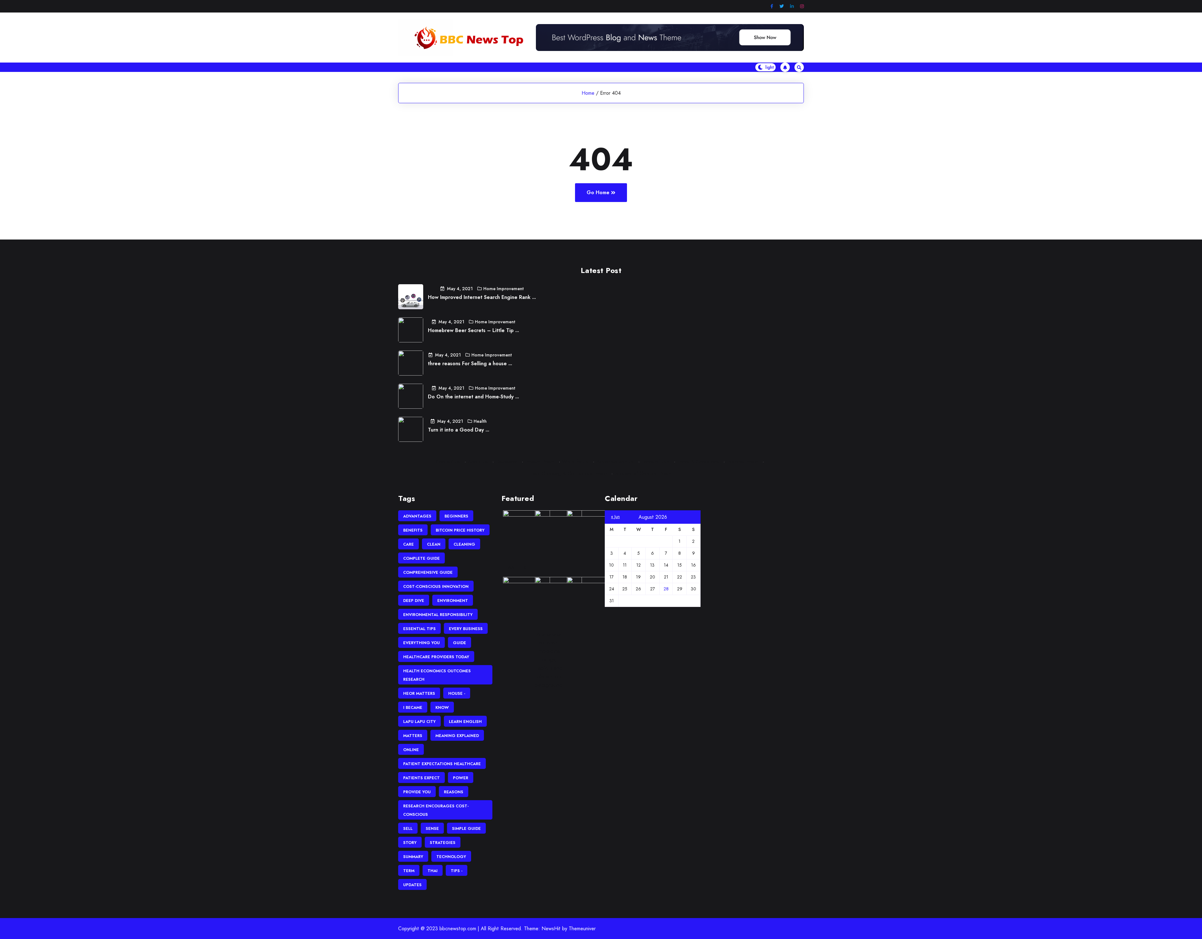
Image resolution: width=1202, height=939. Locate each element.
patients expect (421, 778)
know (442, 707)
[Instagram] (802, 6)
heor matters (419, 693)
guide (459, 643)
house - (456, 693)
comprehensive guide (428, 572)
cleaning (464, 544)
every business (466, 629)
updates (412, 885)
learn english (465, 721)
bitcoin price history (460, 530)
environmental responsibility (438, 615)
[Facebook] (771, 6)
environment (452, 600)
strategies (442, 843)
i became (412, 707)
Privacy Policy (539, 461)
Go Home (598, 192)
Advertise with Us (615, 461)
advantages (417, 516)
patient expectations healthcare (442, 764)
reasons (453, 792)
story (410, 843)
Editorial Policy (742, 461)
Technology (451, 857)
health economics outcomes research (437, 675)
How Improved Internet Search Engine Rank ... (482, 297)
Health (480, 421)
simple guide (466, 828)
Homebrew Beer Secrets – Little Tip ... (473, 330)
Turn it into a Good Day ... (458, 429)
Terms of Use (656, 461)
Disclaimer (506, 461)
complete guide (421, 558)
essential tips (419, 629)
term (408, 871)
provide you (417, 792)
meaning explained (457, 736)
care (408, 544)
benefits (413, 530)
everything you (421, 643)
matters (412, 736)
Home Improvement (503, 288)
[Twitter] (781, 6)
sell (408, 828)
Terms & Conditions (698, 461)
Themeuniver (582, 928)
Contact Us (448, 461)
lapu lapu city (419, 721)
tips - (456, 871)
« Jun (615, 516)
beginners (456, 516)
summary (413, 857)
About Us (478, 461)
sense (432, 828)
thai (433, 871)
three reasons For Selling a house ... (470, 363)
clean (433, 544)
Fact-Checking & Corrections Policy (569, 473)
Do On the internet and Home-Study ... (473, 396)
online (411, 750)
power (460, 778)
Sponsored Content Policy (643, 473)
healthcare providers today (436, 657)
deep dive (413, 600)
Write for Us (575, 461)
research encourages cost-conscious (436, 810)
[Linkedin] (792, 6)
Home (588, 93)
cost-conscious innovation (436, 586)
